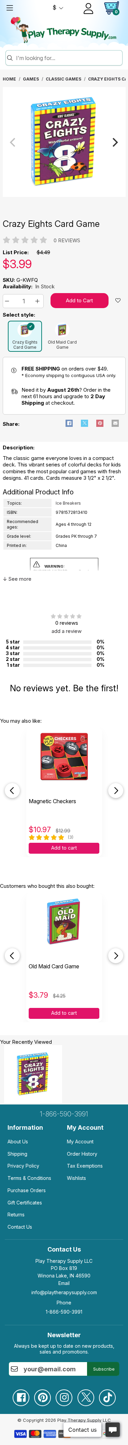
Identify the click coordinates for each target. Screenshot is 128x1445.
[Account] (88, 8)
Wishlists (76, 1178)
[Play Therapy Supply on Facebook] (21, 1395)
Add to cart (64, 848)
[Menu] (9, 7)
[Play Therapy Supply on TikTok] (107, 1395)
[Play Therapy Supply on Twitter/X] (85, 1395)
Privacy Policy (23, 1166)
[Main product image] (64, 195)
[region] (64, 142)
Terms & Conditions (29, 1178)
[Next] (114, 142)
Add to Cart (79, 300)
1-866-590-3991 (64, 1114)
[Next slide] (115, 790)
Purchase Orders (27, 1190)
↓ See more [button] (17, 579)
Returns (16, 1214)
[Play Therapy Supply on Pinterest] (42, 1395)
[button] (8, 301)
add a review (67, 631)
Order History (82, 1154)
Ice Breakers (68, 503)
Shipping (17, 1154)
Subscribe (104, 1369)
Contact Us (20, 1227)
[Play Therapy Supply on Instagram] (64, 1395)
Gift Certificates (25, 1202)
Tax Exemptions (85, 1166)
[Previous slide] (12, 790)
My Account (80, 1141)
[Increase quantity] (38, 301)
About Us (18, 1141)
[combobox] (68, 58)
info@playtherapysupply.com (64, 1292)
